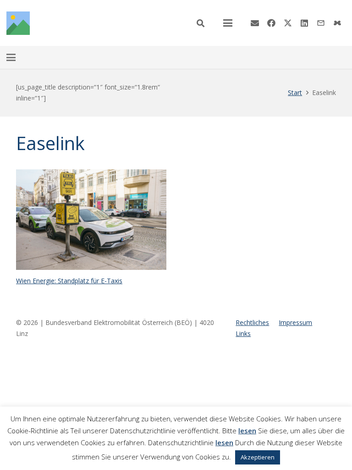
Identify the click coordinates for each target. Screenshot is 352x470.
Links (243, 333)
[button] (200, 23)
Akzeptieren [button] (258, 457)
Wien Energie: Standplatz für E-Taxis (69, 280)
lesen (247, 430)
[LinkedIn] (304, 23)
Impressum (295, 322)
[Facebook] (271, 23)
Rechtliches (252, 322)
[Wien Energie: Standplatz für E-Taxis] (91, 219)
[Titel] (18, 23)
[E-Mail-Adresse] (255, 23)
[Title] (337, 23)
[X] (288, 23)
